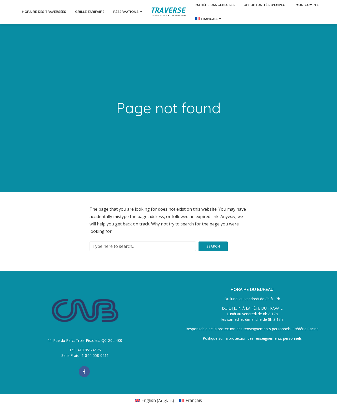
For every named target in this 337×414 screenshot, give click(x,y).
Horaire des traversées (44, 11)
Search (213, 246)
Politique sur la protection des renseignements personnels (252, 338)
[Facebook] (84, 371)
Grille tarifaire (89, 11)
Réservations (125, 11)
